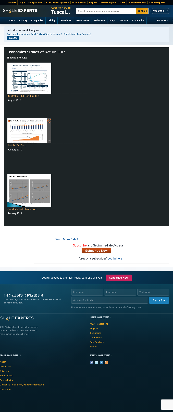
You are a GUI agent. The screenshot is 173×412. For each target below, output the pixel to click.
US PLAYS (162, 20)
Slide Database (137, 2)
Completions (35, 2)
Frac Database (97, 342)
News (12, 20)
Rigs (22, 2)
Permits (12, 2)
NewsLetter (5, 389)
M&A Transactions (99, 324)
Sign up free (159, 300)
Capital (93, 2)
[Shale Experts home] (20, 11)
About (3, 362)
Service (124, 20)
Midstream (99, 20)
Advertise (4, 371)
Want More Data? (66, 239)
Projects (94, 328)
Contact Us (5, 366)
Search (142, 11)
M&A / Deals (79, 2)
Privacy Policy (6, 380)
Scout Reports (157, 2)
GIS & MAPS (96, 337)
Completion (66, 20)
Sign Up (13, 38)
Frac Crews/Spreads (57, 2)
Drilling (51, 20)
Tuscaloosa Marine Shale (61, 12)
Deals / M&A (83, 20)
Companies (37, 20)
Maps (122, 2)
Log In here (115, 258)
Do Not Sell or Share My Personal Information (22, 384)
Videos (93, 346)
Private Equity (108, 2)
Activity (23, 20)
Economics (138, 20)
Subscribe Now (118, 277)
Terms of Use (6, 375)
